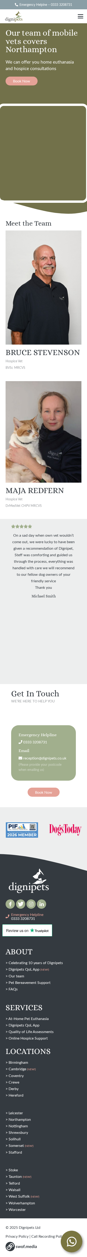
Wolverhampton (22, 1202)
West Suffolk (24, 1196)
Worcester (17, 1209)
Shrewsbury (18, 1132)
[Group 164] (20, 904)
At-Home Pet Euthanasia (28, 1018)
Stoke (13, 1169)
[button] (80, 16)
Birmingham (18, 1062)
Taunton (20, 1176)
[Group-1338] (41, 904)
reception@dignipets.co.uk (44, 758)
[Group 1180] (21, 1246)
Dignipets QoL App (29, 969)
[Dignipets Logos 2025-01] (29, 871)
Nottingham (18, 1125)
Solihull (15, 1138)
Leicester (16, 1112)
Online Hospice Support (28, 1038)
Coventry (16, 1075)
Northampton (20, 1119)
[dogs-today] (26, 830)
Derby (14, 1088)
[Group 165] (31, 904)
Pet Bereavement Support (30, 982)
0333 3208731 (34, 741)
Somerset (21, 1145)
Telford (14, 1183)
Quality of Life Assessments (31, 1031)
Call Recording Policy (48, 1236)
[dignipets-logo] (13, 16)
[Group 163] (10, 904)
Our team (16, 975)
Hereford (16, 1095)
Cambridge (22, 1068)
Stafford (15, 1152)
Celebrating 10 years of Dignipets (36, 962)
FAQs (13, 988)
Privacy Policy (17, 1236)
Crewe (14, 1082)
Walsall (14, 1189)
